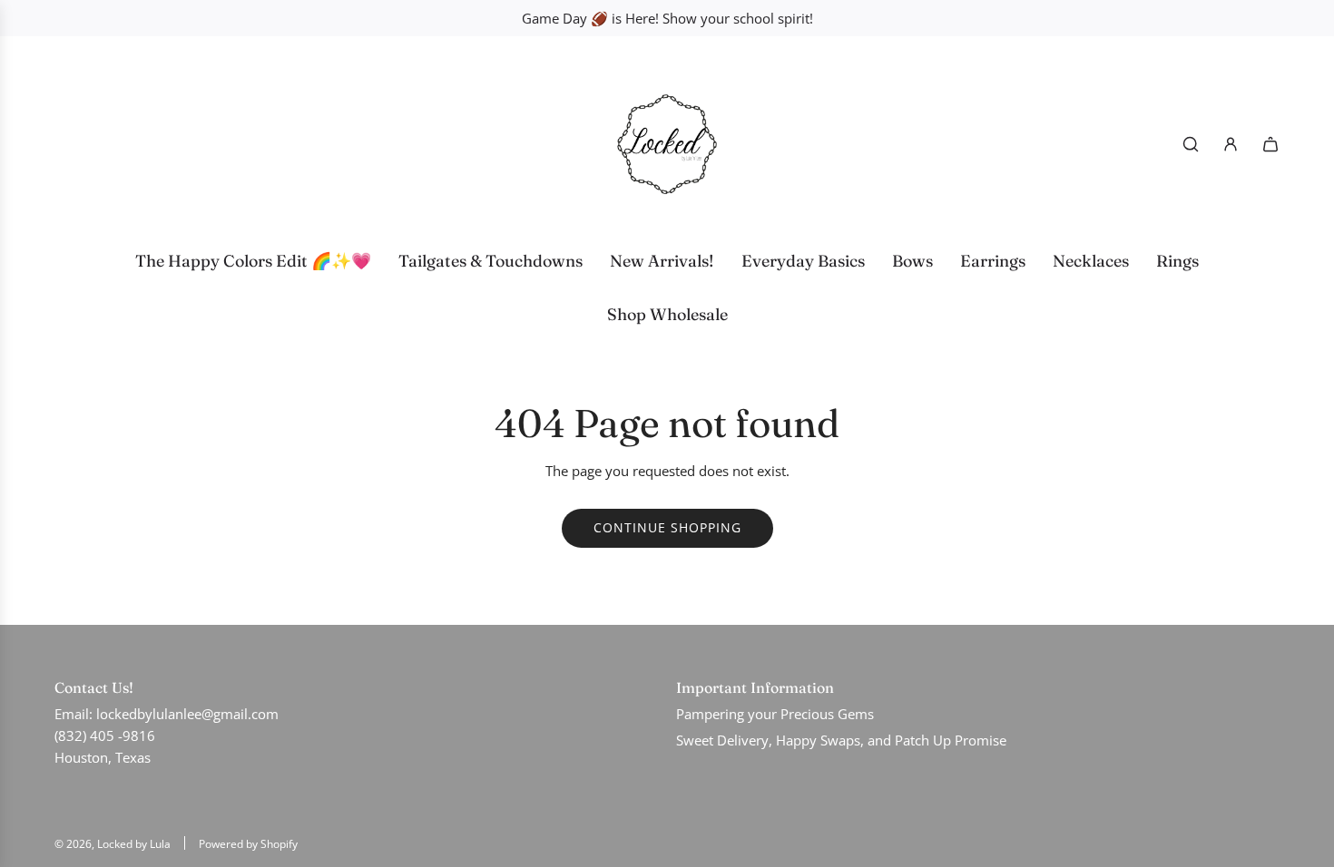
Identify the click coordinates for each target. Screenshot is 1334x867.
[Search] (1191, 144)
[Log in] (1231, 144)
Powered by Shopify (248, 844)
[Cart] (1270, 144)
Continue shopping (667, 527)
